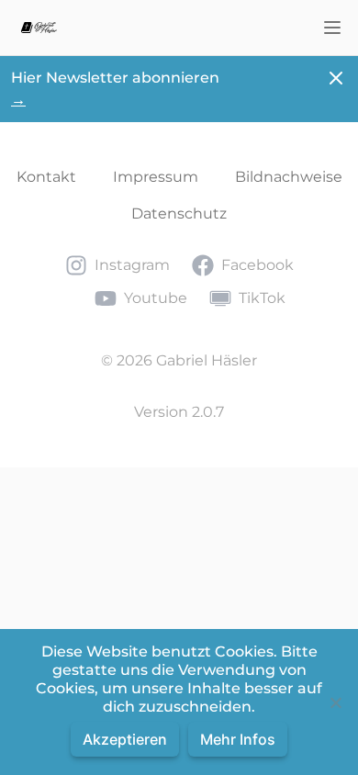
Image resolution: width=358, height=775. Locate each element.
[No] (335, 702)
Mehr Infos (237, 739)
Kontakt (46, 176)
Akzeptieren (125, 739)
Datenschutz (179, 213)
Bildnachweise (288, 176)
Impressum (155, 176)
